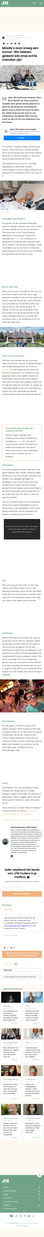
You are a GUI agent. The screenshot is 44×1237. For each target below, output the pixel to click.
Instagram (6, 369)
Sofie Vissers (9, 35)
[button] (37, 1188)
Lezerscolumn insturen (11, 1201)
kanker (19, 441)
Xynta (26, 1226)
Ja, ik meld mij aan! (22, 894)
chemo (17, 238)
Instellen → (22, 138)
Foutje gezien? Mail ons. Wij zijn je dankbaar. (20, 820)
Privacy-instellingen (10, 1209)
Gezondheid (20, 35)
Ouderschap (7, 1198)
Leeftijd (5, 1194)
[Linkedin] (12, 856)
